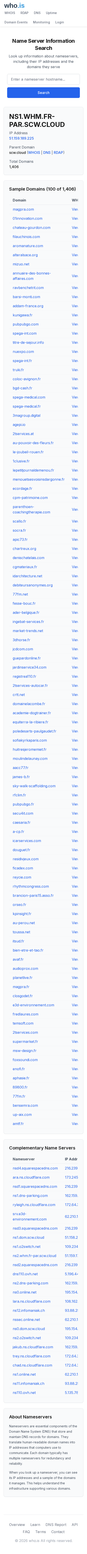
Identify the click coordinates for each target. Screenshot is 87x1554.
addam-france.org (28, 306)
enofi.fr (19, 1069)
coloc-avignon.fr (27, 379)
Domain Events (16, 22)
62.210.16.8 (74, 1319)
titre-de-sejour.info (28, 342)
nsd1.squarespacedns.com (35, 1186)
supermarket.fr (25, 1041)
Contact (57, 1532)
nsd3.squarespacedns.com (35, 1228)
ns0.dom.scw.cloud (29, 1328)
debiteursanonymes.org (33, 585)
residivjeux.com (26, 859)
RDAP (25, 13)
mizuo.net (21, 264)
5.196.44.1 (73, 1274)
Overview (17, 1524)
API (75, 1524)
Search (44, 92)
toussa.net (21, 932)
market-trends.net (28, 631)
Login (59, 22)
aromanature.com (28, 246)
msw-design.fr (25, 1050)
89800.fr (20, 1087)
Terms (40, 1532)
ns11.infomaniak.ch (28, 1383)
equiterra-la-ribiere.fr (30, 722)
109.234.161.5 (76, 1338)
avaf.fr (18, 959)
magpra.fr (21, 986)
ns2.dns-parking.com (30, 1283)
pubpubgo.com (26, 324)
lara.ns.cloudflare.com (31, 1301)
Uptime (51, 13)
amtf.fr (18, 1123)
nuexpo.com (23, 351)
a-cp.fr (18, 831)
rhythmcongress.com (31, 886)
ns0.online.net (24, 1292)
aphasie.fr (21, 1078)
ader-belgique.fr (26, 612)
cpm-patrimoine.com (30, 497)
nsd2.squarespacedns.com (35, 1265)
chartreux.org (24, 548)
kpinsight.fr (22, 913)
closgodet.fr (23, 996)
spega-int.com (25, 333)
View (76, 209)
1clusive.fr (21, 461)
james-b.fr (21, 777)
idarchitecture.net (27, 576)
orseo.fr (19, 904)
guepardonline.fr (27, 658)
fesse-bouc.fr (24, 603)
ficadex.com (23, 868)
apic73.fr (20, 539)
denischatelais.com (28, 557)
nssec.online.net (26, 1319)
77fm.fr (19, 1096)
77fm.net (20, 594)
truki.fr (18, 370)
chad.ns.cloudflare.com (32, 1365)
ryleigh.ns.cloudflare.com (34, 1204)
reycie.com (22, 877)
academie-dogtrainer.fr (32, 713)
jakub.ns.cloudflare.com (33, 1347)
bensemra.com (25, 1105)
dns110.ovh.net (25, 1274)
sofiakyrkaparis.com (30, 740)
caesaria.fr (22, 822)
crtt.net (19, 694)
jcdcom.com (23, 649)
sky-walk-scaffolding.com (34, 786)
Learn (35, 1524)
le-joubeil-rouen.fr (28, 452)
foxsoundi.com (25, 1060)
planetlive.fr (23, 977)
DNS (37, 13)
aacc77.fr (21, 767)
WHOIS (9, 13)
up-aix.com (22, 1114)
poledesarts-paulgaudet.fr (34, 731)
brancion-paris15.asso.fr (33, 895)
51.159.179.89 (76, 1255)
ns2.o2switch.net (27, 1338)
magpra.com (23, 209)
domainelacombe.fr (29, 704)
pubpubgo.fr (23, 804)
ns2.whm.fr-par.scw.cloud (34, 1255)
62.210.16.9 (74, 1374)
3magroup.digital (26, 415)
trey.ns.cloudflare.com (31, 1356)
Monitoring (41, 22)
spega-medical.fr (27, 406)
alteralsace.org (25, 255)
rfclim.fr (19, 795)
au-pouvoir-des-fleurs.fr (33, 443)
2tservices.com (25, 1032)
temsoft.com (23, 1023)
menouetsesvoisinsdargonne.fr (39, 479)
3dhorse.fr (21, 640)
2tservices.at (23, 433)
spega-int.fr (22, 360)
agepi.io (19, 424)
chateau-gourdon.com (31, 227)
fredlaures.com (25, 1014)
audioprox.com (25, 968)
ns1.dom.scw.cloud (28, 1237)
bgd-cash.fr (22, 388)
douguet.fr (21, 850)
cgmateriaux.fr (25, 567)
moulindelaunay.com (30, 758)
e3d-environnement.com (33, 1005)
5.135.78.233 (75, 1392)
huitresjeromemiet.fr (30, 749)
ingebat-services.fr (28, 621)
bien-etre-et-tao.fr (28, 950)
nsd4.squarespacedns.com (35, 1168)
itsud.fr (18, 941)
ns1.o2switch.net (26, 1246)
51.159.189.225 (21, 138)
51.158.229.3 (75, 1237)
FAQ (26, 1532)
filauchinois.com (26, 236)
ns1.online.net (24, 1374)
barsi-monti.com (26, 297)
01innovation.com (27, 218)
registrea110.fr (24, 676)
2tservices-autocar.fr (30, 685)
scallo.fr (19, 521)
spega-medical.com (29, 397)
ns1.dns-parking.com (30, 1195)
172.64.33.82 (75, 1365)
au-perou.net (24, 923)
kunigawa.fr (23, 315)
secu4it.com (23, 813)
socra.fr (19, 530)
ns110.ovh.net (24, 1392)
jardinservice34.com (29, 667)
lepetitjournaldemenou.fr (33, 470)
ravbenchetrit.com (28, 287)
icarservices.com (27, 840)
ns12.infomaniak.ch (29, 1310)
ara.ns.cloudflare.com (31, 1177)
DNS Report (56, 1524)
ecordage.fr (22, 488)
